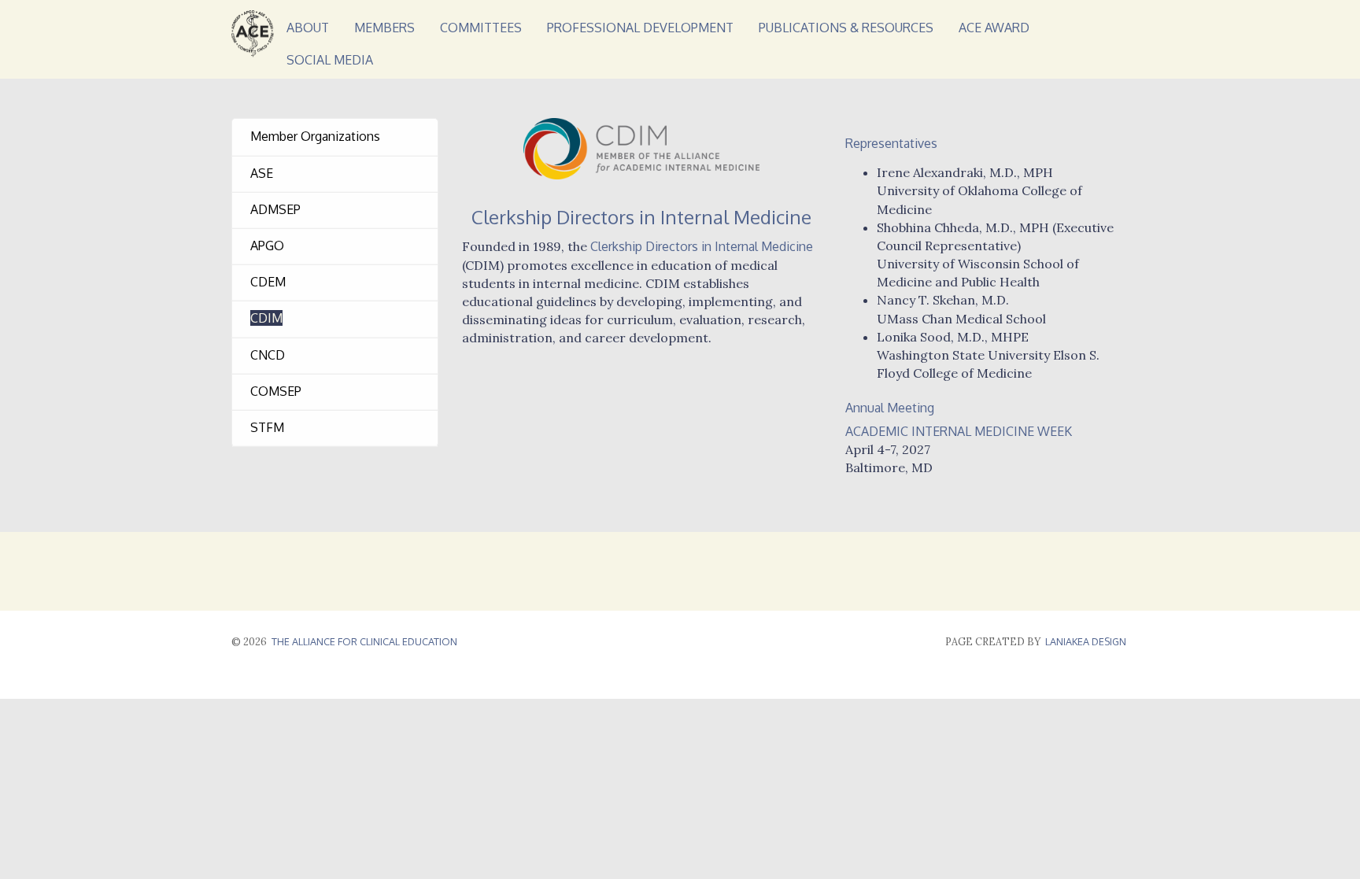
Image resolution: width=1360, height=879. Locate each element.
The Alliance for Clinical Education (364, 641)
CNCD (267, 355)
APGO (267, 245)
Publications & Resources (846, 27)
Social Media (329, 60)
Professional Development (640, 27)
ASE (261, 173)
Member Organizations (315, 136)
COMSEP (275, 391)
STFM (267, 427)
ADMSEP (275, 209)
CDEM (268, 282)
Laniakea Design (371, 667)
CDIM (266, 318)
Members (384, 27)
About (307, 27)
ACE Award (994, 27)
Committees (481, 27)
